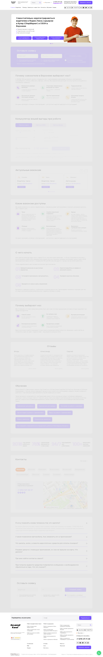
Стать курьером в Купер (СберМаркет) (24, 38)
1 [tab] (50, 43)
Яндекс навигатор (23, 419)
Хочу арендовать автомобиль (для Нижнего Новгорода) (27, 61)
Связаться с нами (32, 7)
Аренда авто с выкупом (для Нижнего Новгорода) (51, 61)
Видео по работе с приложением (60, 412)
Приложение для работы (25, 406)
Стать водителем (60, 148)
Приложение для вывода (47, 406)
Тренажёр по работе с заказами (71, 406)
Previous (81, 170)
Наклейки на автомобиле (51, 141)
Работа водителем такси (34, 623)
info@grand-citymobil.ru (70, 2)
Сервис (54, 7)
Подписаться (85, 618)
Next (86, 170)
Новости (62, 643)
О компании (30, 643)
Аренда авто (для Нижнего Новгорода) (51, 138)
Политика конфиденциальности (75, 654)
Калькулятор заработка (42, 419)
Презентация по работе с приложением (30, 412)
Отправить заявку (75, 56)
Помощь (24, 7)
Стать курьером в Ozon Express (56, 38)
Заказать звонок (85, 2)
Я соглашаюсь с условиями (74, 60)
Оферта (63, 654)
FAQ (28, 645)
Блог (39, 7)
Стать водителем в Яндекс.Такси (40, 38)
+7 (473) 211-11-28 (57, 2)
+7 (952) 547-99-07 (25, 490)
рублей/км (51, 132)
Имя (19, 53)
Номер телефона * (46, 53)
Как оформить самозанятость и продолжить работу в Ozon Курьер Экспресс (42, 426)
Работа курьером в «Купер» (51, 639)
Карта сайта (88, 654)
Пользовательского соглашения (76, 62)
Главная (13, 7)
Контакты (43, 7)
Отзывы (45, 643)
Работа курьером (48, 623)
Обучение (49, 7)
